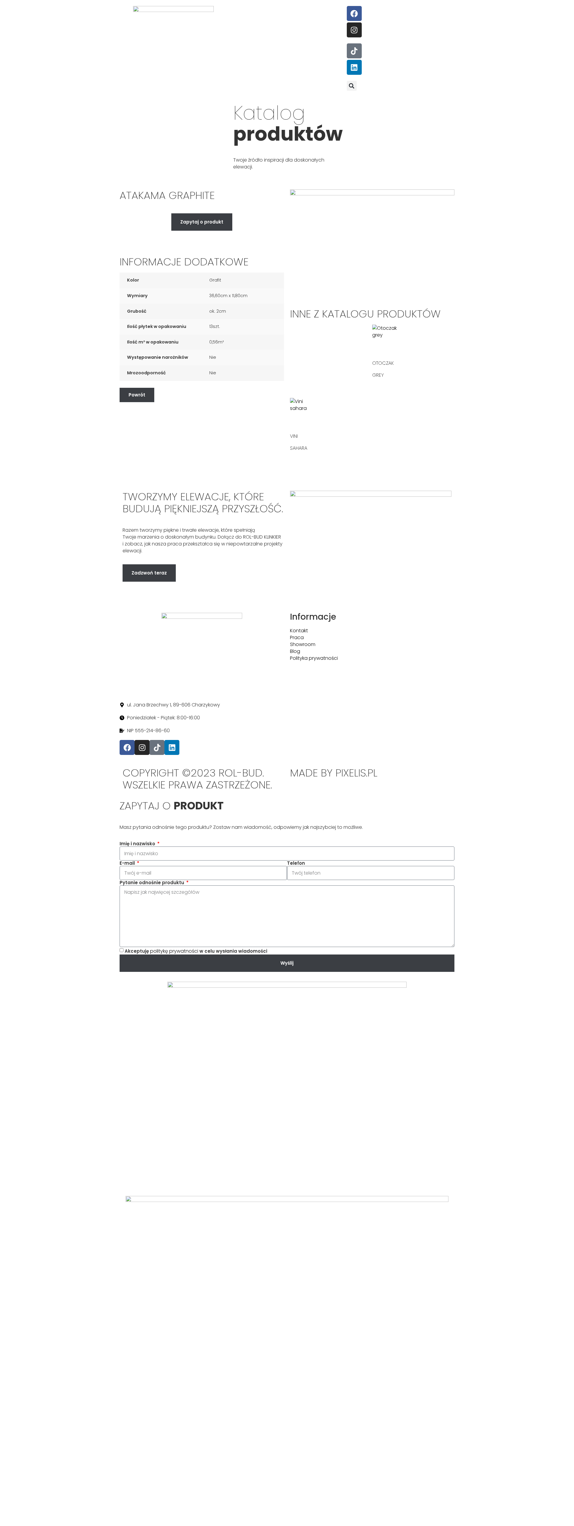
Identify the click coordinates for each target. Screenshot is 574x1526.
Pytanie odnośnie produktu (152, 882)
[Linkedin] (354, 67)
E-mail (128, 863)
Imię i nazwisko (138, 843)
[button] (352, 86)
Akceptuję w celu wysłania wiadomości (196, 951)
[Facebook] (354, 13)
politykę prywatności (174, 951)
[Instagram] (354, 29)
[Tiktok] (354, 50)
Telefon (296, 863)
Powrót (137, 395)
